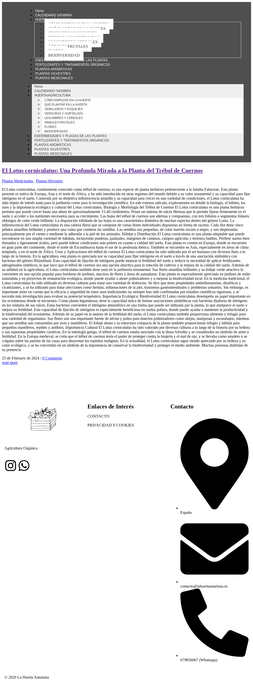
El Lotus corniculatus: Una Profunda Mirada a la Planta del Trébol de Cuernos (102, 170)
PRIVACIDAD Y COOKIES (110, 425)
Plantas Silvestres (49, 181)
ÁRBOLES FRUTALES (68, 46)
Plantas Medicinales (17, 181)
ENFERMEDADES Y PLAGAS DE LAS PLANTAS (71, 60)
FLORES (50, 127)
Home (39, 11)
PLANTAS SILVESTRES (53, 73)
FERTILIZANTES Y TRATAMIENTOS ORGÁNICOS (72, 65)
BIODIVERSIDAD (64, 55)
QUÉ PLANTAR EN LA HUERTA (65, 104)
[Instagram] (10, 465)
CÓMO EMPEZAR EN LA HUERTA (67, 100)
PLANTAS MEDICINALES (54, 78)
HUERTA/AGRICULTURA (52, 95)
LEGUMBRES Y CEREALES (63, 118)
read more (10, 362)
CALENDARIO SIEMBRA (53, 15)
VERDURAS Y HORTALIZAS (63, 113)
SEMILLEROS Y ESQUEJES (63, 109)
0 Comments (52, 358)
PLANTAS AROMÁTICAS (53, 69)
